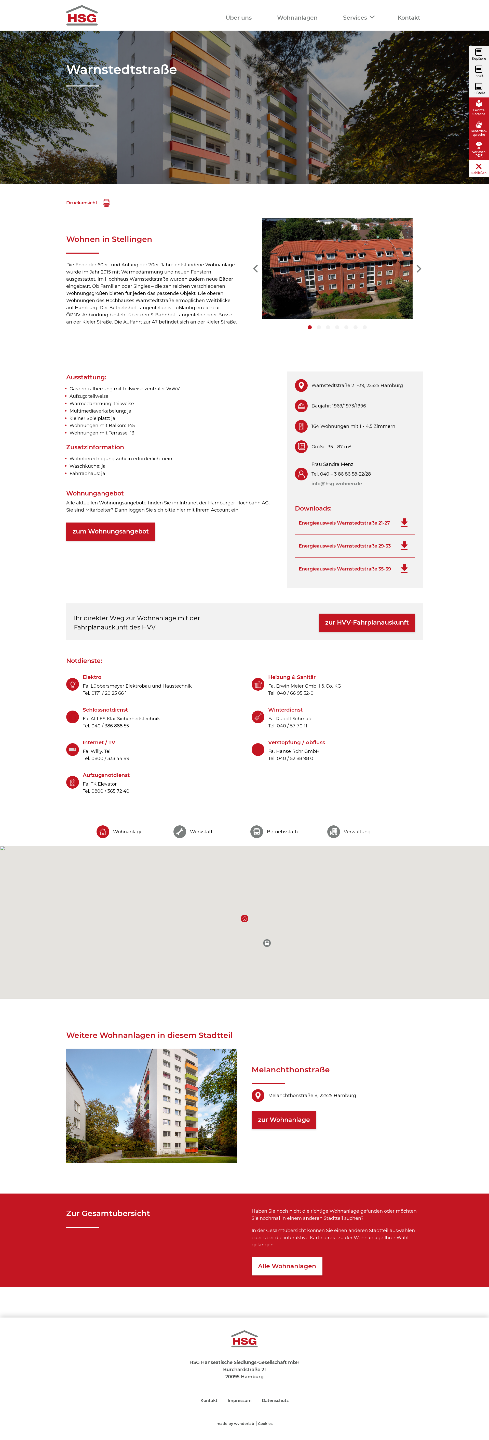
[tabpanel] (337, 268)
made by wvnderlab (235, 1423)
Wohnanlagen (297, 17)
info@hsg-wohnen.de (336, 484)
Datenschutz (275, 1400)
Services (355, 17)
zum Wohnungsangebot (111, 531)
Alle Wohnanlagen (287, 1266)
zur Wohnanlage (284, 1119)
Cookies (265, 1423)
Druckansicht (82, 203)
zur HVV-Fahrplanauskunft (367, 622)
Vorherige (255, 268)
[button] (244, 918)
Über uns (239, 17)
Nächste (419, 268)
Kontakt (409, 17)
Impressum (240, 1400)
